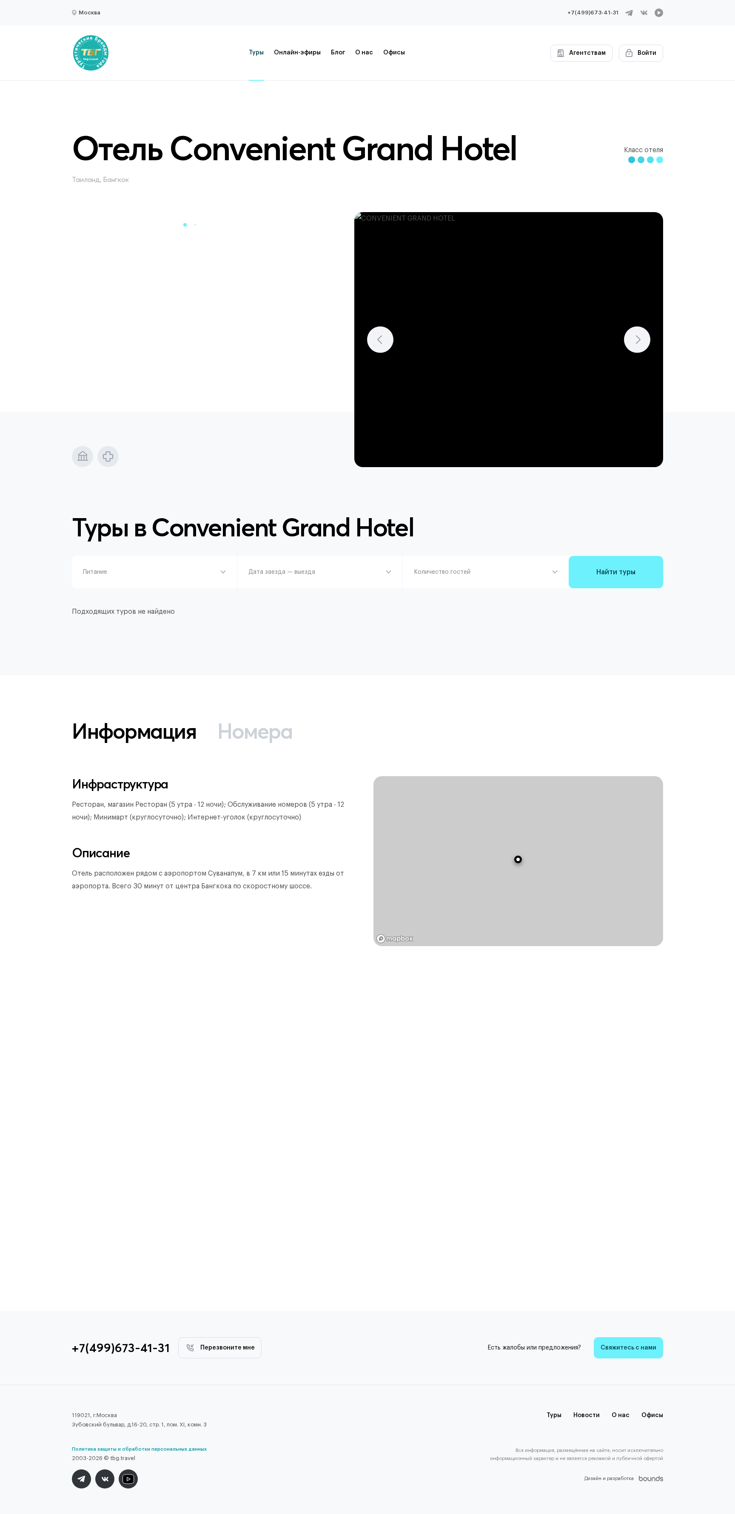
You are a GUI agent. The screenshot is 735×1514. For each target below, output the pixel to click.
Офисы (394, 53)
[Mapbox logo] (394, 939)
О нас (364, 53)
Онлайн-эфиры (297, 53)
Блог (338, 53)
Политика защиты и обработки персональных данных (139, 1449)
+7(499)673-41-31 (592, 12)
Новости (586, 1415)
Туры (256, 53)
